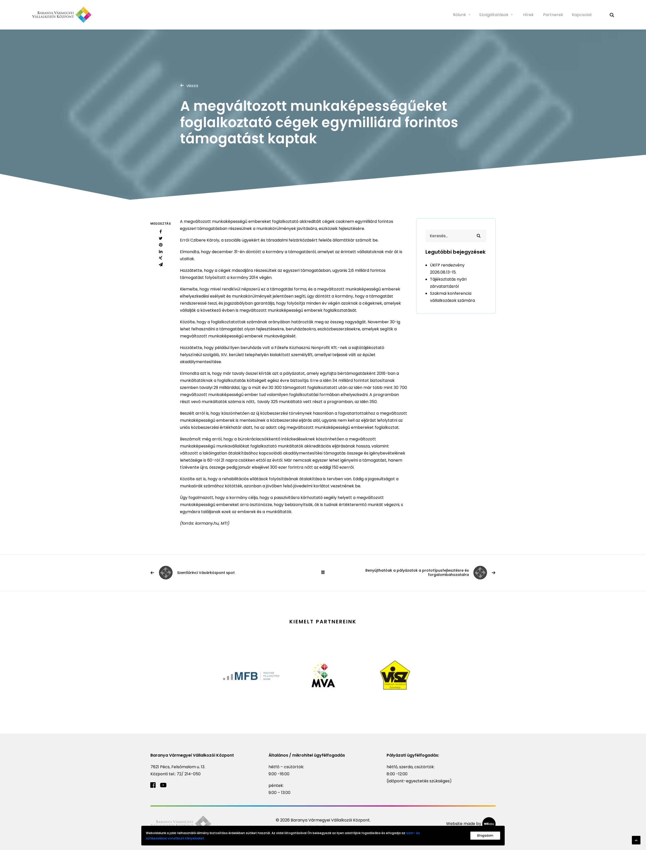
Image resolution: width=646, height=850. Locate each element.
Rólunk (459, 15)
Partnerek (553, 15)
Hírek (528, 15)
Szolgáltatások (493, 15)
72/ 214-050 (189, 774)
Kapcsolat (582, 15)
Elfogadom (485, 835)
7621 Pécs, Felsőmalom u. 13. (177, 767)
